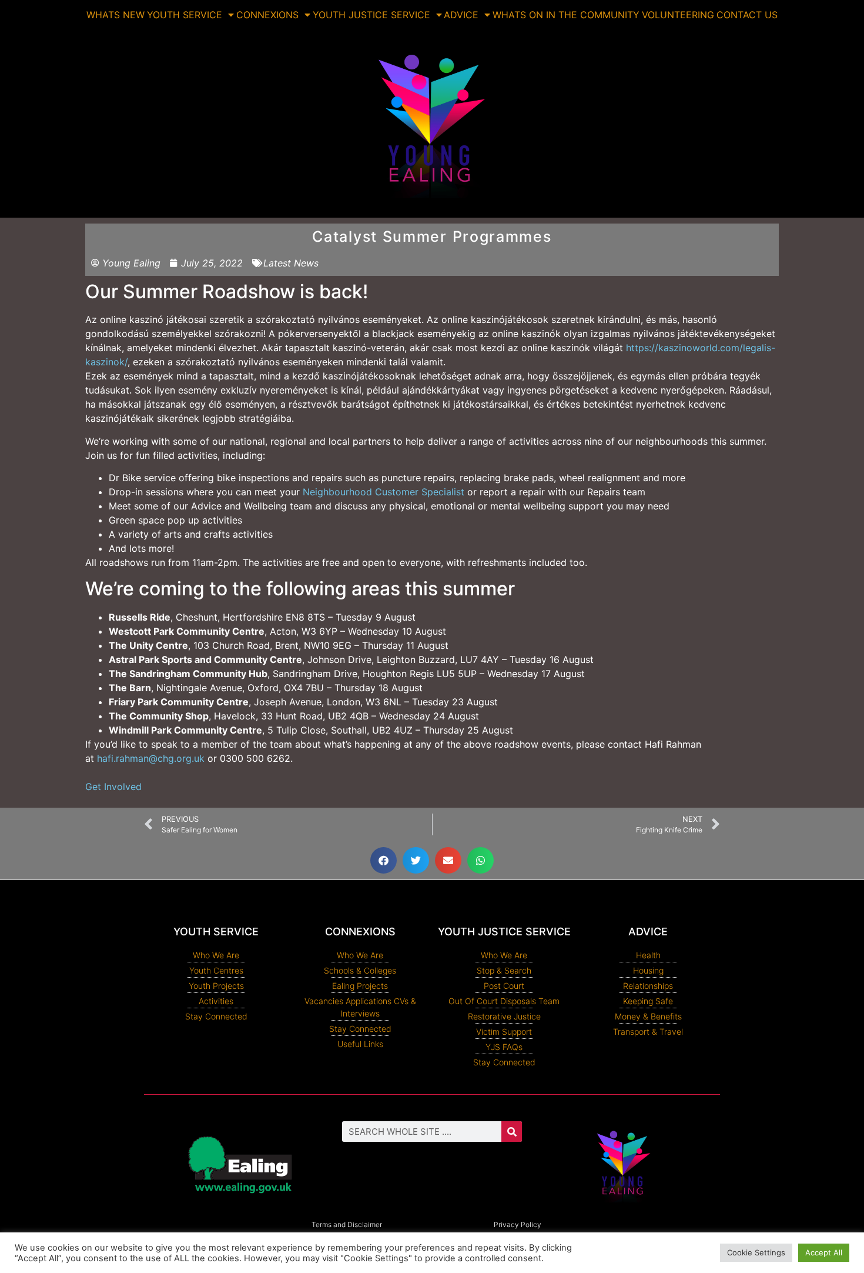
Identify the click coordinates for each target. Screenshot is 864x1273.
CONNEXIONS (267, 15)
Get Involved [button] (113, 786)
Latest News (291, 263)
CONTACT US (747, 15)
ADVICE (461, 15)
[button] (383, 860)
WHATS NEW (115, 15)
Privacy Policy (517, 1224)
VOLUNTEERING (678, 15)
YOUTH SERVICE (184, 15)
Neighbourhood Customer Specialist (383, 492)
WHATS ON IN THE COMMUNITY (566, 15)
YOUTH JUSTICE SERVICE (371, 15)
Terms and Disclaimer (347, 1224)
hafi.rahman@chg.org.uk (151, 758)
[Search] (511, 1131)
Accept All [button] (823, 1252)
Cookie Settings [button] (756, 1252)
